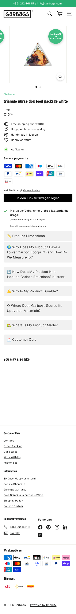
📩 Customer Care (22, 339)
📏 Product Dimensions (26, 236)
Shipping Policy (13, 500)
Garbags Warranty (15, 489)
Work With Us (12, 457)
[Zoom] (60, 77)
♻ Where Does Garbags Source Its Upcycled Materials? (34, 308)
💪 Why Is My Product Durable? (32, 291)
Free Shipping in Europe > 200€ (23, 495)
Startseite (9, 94)
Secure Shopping (14, 484)
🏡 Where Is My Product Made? (32, 325)
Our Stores (10, 451)
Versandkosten (31, 190)
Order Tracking (13, 446)
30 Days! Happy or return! (20, 478)
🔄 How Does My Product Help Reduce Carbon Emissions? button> (36, 274)
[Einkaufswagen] (60, 13)
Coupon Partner (13, 506)
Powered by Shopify (43, 605)
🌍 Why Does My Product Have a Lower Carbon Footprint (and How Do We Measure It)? (37, 252)
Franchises (10, 462)
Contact (9, 440)
